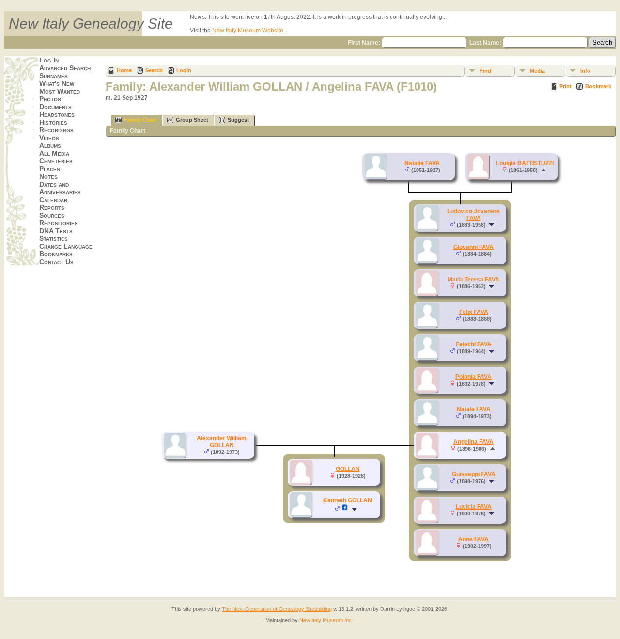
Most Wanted (59, 91)
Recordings (56, 130)
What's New (56, 83)
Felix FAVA (473, 312)
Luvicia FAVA (474, 506)
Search (154, 70)
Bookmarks (56, 254)
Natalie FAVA (422, 163)
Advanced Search (65, 68)
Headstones (57, 114)
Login (183, 70)
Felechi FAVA (474, 344)
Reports (51, 207)
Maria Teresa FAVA (473, 279)
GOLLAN (348, 469)
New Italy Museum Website (247, 30)
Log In (49, 60)
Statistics (53, 238)
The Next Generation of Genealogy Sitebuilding (277, 609)
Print (565, 86)
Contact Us (56, 261)
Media (537, 71)
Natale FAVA (474, 409)
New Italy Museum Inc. (326, 620)
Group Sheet (192, 120)
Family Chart (140, 120)
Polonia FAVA (473, 377)
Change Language (66, 246)
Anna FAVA (473, 539)
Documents (55, 106)
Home (124, 70)
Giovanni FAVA (473, 247)
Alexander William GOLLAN (222, 442)
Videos (49, 137)
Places (49, 168)
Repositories (58, 223)
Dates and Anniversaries (60, 188)
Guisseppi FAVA (474, 474)
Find (485, 71)
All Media (54, 153)
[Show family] (492, 224)
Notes (48, 176)
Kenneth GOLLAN (347, 500)
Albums (50, 145)
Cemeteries (56, 161)
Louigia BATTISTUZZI (525, 163)
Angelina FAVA (473, 441)
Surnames (53, 75)
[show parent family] (543, 170)
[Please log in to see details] (345, 509)
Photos (50, 99)
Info (585, 71)
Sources (51, 215)
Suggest (238, 120)
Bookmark (598, 86)
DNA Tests (56, 230)
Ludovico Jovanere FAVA (473, 214)
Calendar (53, 199)
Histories (53, 122)
